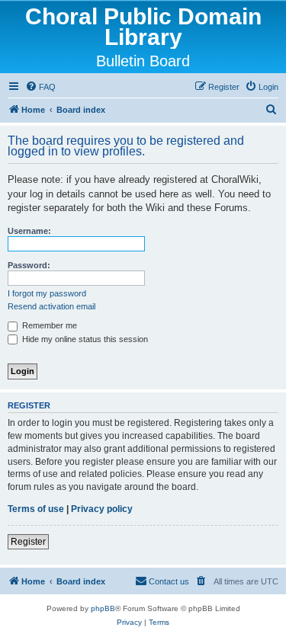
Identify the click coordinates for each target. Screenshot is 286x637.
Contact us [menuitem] (169, 581)
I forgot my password (47, 293)
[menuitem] (40, 87)
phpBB (103, 608)
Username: (29, 230)
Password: (29, 265)
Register (28, 541)
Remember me (48, 325)
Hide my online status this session (84, 339)
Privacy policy (102, 509)
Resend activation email (51, 306)
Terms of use (36, 509)
